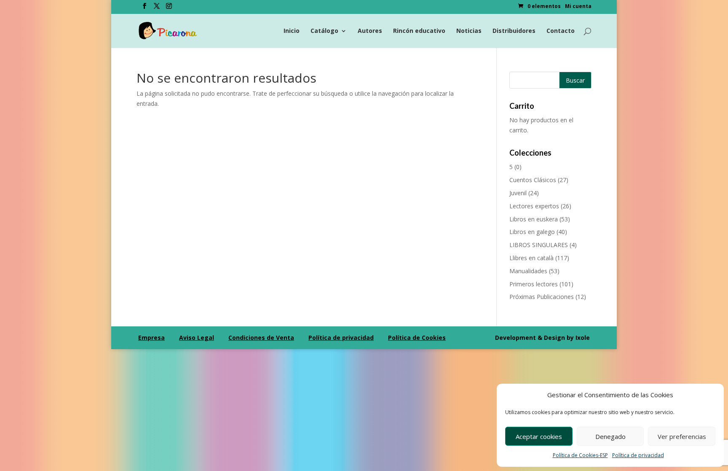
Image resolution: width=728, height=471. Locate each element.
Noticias (469, 31)
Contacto (560, 31)
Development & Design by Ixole (542, 338)
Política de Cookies (417, 338)
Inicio (292, 31)
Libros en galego (532, 232)
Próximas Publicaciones (541, 297)
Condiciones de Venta (261, 338)
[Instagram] (169, 8)
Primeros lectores (533, 284)
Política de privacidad (638, 455)
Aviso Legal (196, 338)
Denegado (610, 436)
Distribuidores (513, 31)
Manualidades (528, 271)
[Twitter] (157, 8)
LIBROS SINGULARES (538, 245)
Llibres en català (531, 258)
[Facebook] (144, 8)
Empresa (151, 338)
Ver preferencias (682, 436)
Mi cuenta (578, 7)
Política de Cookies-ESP (580, 455)
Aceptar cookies (539, 436)
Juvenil (518, 193)
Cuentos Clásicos (532, 180)
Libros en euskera (533, 219)
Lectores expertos (534, 206)
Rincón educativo (419, 31)
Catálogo (324, 31)
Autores (370, 31)
